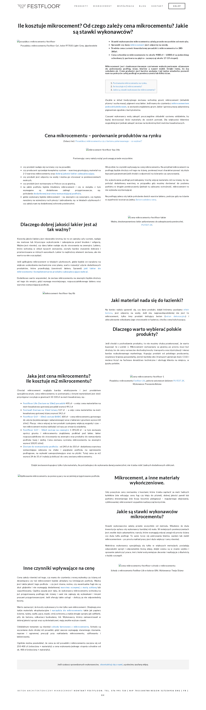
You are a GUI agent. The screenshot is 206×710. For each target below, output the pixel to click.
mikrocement (137, 45)
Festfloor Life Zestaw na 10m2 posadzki (44, 403)
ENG (178, 691)
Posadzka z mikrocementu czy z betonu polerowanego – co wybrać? (109, 141)
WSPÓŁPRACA (125, 6)
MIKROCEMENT (102, 6)
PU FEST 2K (146, 225)
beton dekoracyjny (175, 316)
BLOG (142, 6)
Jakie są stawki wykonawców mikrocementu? (134, 90)
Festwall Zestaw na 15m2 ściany (40, 410)
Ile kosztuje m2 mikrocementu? (127, 86)
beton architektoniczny (35, 691)
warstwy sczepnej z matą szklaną (79, 587)
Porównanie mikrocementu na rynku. (130, 83)
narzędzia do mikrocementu (67, 610)
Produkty (81, 6)
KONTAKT (157, 6)
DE (103, 695)
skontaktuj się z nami (111, 664)
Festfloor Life (139, 380)
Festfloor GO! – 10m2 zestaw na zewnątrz (46, 430)
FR (185, 691)
